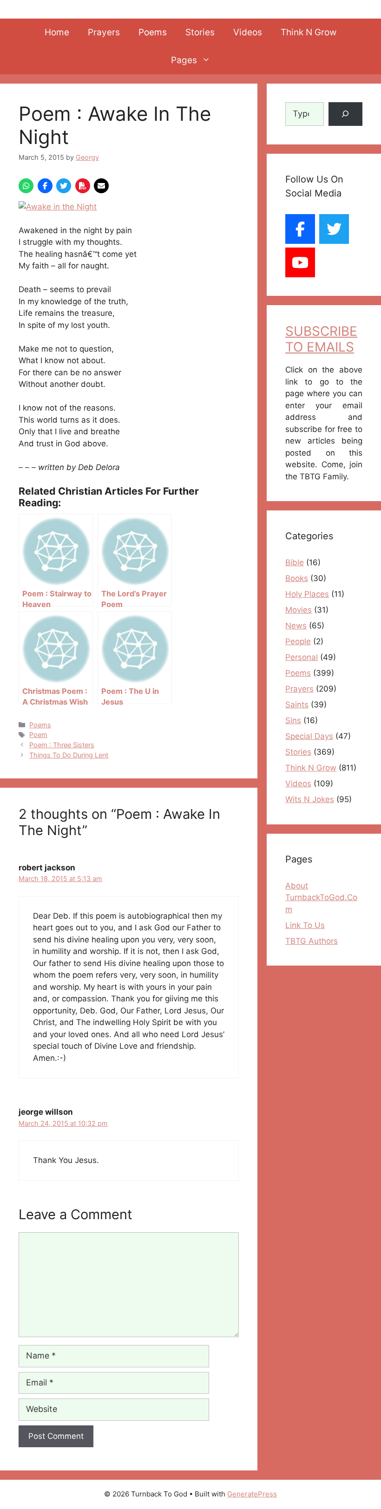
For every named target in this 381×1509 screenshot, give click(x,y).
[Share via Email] (101, 185)
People (298, 641)
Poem (38, 734)
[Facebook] (300, 229)
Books (296, 578)
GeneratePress (252, 1493)
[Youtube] (300, 262)
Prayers (104, 32)
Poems (152, 32)
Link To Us (305, 925)
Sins (293, 720)
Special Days (309, 736)
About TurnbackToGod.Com (321, 897)
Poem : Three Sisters (61, 745)
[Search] (345, 114)
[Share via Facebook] (45, 185)
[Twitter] (334, 229)
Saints (297, 704)
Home (57, 32)
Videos (247, 32)
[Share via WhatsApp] (26, 185)
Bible (294, 562)
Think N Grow (308, 32)
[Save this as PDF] (82, 185)
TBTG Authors (311, 941)
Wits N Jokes (309, 799)
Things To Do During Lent (68, 755)
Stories (200, 32)
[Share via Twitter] (63, 185)
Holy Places (307, 594)
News (296, 625)
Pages (184, 60)
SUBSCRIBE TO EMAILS (321, 339)
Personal (301, 657)
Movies (298, 609)
